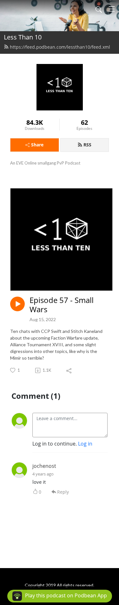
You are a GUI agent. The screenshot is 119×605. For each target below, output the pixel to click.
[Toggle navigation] (111, 9)
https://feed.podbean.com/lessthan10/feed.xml (60, 47)
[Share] (69, 370)
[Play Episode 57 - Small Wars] (17, 304)
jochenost (44, 465)
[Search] (98, 9)
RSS (87, 145)
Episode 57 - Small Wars (62, 305)
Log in (85, 443)
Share (37, 145)
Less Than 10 (23, 37)
